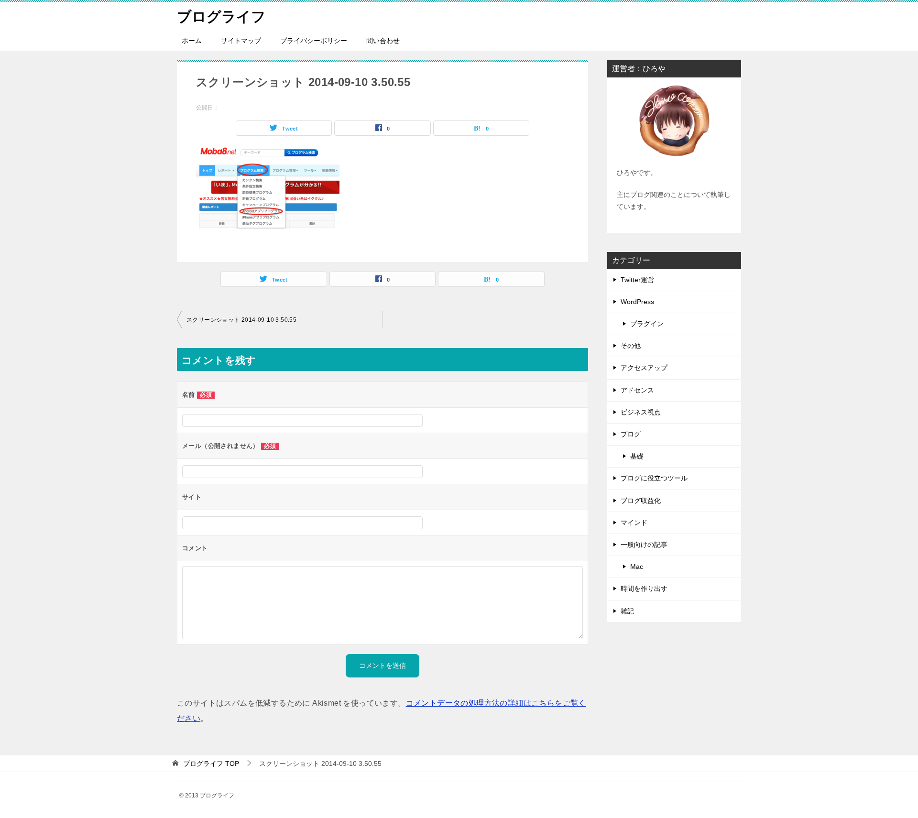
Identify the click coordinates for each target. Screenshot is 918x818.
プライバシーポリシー (313, 40)
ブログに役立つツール (654, 478)
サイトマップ (241, 40)
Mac (636, 566)
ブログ (631, 434)
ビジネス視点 (641, 412)
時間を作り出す (644, 588)
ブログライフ (221, 16)
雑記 (627, 611)
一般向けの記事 (644, 544)
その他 (631, 345)
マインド (634, 522)
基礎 (637, 456)
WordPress (637, 301)
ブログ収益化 (641, 500)
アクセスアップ (644, 367)
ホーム (192, 40)
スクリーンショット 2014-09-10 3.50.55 (241, 319)
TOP (211, 763)
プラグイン (647, 323)
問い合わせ (383, 40)
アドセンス (637, 390)
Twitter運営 (637, 280)
